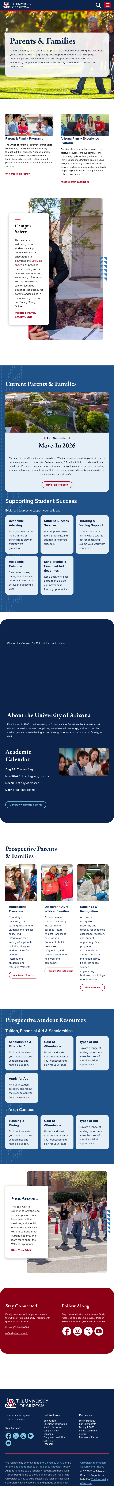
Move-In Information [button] (57, 485)
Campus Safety (50, 1430)
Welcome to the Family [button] (17, 174)
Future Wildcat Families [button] (61, 971)
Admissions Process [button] (23, 975)
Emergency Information (55, 1424)
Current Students (87, 1424)
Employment (49, 1421)
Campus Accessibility (54, 1437)
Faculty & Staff (86, 1427)
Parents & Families (88, 1430)
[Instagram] (23, 1436)
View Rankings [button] (92, 987)
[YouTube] (8, 1443)
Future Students (87, 1421)
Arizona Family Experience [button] (75, 182)
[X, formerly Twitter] (16, 1436)
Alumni (82, 1434)
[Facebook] (8, 1436)
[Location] (67, 1334)
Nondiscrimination (52, 1427)
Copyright (48, 1434)
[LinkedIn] (31, 1436)
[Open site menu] (107, 5)
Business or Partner (89, 1437)
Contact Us (49, 1441)
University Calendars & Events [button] (26, 805)
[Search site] (98, 5)
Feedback (48, 1444)
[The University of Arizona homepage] (17, 5)
